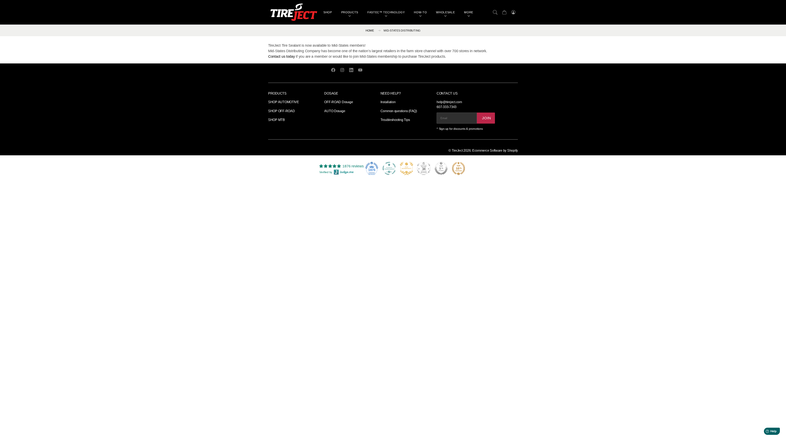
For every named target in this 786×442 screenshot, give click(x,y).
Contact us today (281, 56)
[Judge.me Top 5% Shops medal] (441, 168)
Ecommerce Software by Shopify (495, 150)
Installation (388, 102)
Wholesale (445, 12)
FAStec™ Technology (386, 12)
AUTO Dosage (334, 111)
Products (349, 12)
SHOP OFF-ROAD (281, 111)
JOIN (486, 118)
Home (370, 30)
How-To (420, 12)
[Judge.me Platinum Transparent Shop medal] (389, 168)
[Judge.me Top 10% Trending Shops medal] (458, 168)
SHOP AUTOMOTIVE (283, 102)
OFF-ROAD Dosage (338, 102)
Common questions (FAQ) (399, 111)
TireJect (457, 150)
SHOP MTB (276, 120)
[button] (495, 12)
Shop (327, 12)
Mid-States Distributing (402, 30)
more (468, 12)
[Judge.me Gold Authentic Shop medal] (406, 168)
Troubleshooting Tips (395, 120)
